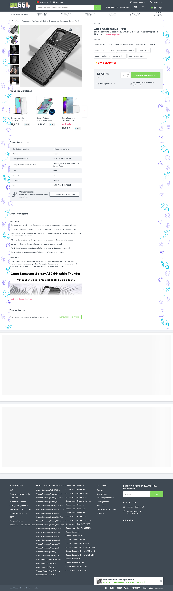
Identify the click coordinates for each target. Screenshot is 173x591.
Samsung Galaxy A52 (125, 50)
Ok (157, 494)
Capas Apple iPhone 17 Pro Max (78, 520)
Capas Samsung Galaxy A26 (48, 548)
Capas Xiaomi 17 (72, 532)
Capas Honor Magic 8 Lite (76, 566)
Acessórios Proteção (31, 21)
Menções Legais (16, 521)
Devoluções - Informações (20, 509)
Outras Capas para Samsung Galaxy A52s (61, 21)
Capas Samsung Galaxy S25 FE (49, 529)
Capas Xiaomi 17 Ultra (74, 536)
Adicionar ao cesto (145, 75)
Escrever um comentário (67, 317)
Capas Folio (102, 494)
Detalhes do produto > (113, 35)
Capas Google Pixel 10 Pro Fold (48, 559)
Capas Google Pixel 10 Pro (46, 575)
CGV (12, 517)
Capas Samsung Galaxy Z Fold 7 (49, 498)
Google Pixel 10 (144, 50)
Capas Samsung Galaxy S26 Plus (49, 505)
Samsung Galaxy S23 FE (145, 44)
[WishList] (143, 7)
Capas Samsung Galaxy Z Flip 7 (49, 494)
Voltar (15, 21)
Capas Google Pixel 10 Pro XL (48, 571)
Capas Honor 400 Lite (74, 563)
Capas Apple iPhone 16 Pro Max (78, 501)
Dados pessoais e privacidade (22, 525)
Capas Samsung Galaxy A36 (48, 540)
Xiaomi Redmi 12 (119, 56)
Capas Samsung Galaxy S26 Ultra (50, 509)
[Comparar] (70, 29)
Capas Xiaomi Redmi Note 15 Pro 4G (80, 551)
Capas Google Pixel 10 (45, 567)
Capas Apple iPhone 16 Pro (76, 497)
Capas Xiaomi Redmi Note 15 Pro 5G (80, 547)
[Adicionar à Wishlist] (77, 29)
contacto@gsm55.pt (135, 507)
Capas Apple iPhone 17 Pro (76, 516)
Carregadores (103, 502)
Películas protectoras (105, 498)
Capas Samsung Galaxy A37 (48, 544)
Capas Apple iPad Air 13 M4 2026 (78, 528)
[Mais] (128, 76)
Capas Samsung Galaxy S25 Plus (49, 517)
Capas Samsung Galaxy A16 (47, 555)
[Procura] (97, 7)
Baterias (100, 513)
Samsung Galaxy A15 (103, 44)
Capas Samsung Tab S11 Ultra (48, 490)
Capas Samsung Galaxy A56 (48, 532)
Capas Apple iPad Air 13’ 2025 (77, 524)
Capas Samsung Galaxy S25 (47, 513)
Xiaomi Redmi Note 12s (137, 56)
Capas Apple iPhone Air (75, 513)
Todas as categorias (19, 14)
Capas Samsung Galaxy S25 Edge (50, 525)
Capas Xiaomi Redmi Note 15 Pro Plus (80, 555)
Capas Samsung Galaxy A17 (47, 552)
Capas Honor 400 (72, 559)
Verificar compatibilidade (64, 194)
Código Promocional (18, 513)
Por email (59, 2)
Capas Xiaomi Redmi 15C (75, 539)
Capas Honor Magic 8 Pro (75, 570)
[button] (20, 109)
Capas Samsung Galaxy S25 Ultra (50, 521)
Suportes (100, 505)
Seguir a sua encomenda (20, 494)
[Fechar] (161, 581)
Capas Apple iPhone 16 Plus (76, 493)
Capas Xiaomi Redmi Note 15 (77, 543)
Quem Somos (15, 498)
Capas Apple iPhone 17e (75, 509)
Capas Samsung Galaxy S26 (47, 502)
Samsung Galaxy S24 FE (104, 50)
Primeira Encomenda (18, 502)
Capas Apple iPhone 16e (75, 489)
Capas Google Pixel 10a (46, 563)
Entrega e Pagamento (19, 505)
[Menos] (128, 73)
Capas (100, 490)
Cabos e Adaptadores (106, 509)
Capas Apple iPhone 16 (74, 486)
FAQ (11, 490)
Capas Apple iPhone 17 (74, 505)
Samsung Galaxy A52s (124, 44)
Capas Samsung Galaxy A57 (48, 536)
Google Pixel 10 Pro (102, 56)
